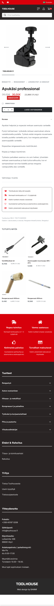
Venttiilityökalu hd (8, 261)
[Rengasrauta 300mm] (40, 283)
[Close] (51, 15)
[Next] (47, 47)
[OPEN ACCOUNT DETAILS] (43, 9)
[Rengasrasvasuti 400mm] (14, 283)
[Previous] (6, 47)
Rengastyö (6, 82)
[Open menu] (38, 9)
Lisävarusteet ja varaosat (38, 82)
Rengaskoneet (19, 82)
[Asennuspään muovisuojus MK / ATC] (40, 245)
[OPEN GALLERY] (27, 47)
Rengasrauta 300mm (35, 298)
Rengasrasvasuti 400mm (10, 298)
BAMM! (34, 589)
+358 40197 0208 (10, 522)
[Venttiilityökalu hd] (14, 245)
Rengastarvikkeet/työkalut (32, 220)
